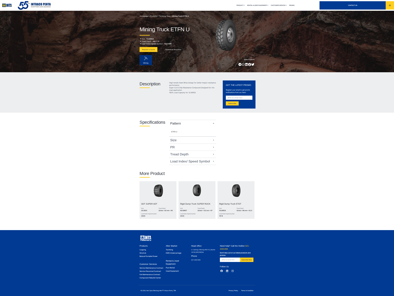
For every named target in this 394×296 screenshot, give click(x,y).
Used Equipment (172, 271)
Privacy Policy (233, 290)
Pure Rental (170, 268)
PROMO (292, 5)
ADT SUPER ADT (149, 204)
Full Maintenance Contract (150, 274)
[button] (240, 64)
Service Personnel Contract (150, 271)
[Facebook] (221, 271)
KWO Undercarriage (173, 253)
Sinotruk (143, 253)
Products (153, 16)
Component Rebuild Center (150, 278)
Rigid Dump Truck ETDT (230, 204)
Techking (169, 250)
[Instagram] (232, 271)
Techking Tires (164, 16)
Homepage (144, 16)
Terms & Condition (247, 290)
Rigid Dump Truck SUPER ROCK (195, 204)
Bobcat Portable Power (148, 256)
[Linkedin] (227, 271)
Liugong (143, 250)
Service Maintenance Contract (151, 268)
